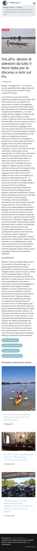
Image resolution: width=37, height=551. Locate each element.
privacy (32, 547)
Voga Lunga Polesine (10, 340)
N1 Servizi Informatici (18, 538)
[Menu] (34, 3)
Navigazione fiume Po (10, 351)
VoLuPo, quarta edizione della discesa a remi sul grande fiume (17, 417)
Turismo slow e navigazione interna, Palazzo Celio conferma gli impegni (18, 457)
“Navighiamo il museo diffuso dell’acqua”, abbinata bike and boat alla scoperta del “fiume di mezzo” (18, 506)
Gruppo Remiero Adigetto (12, 345)
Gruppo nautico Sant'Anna (12, 356)
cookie (27, 547)
